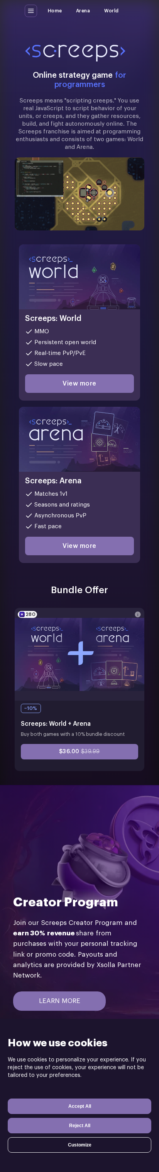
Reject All (79, 1125)
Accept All (79, 1106)
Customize (79, 1145)
